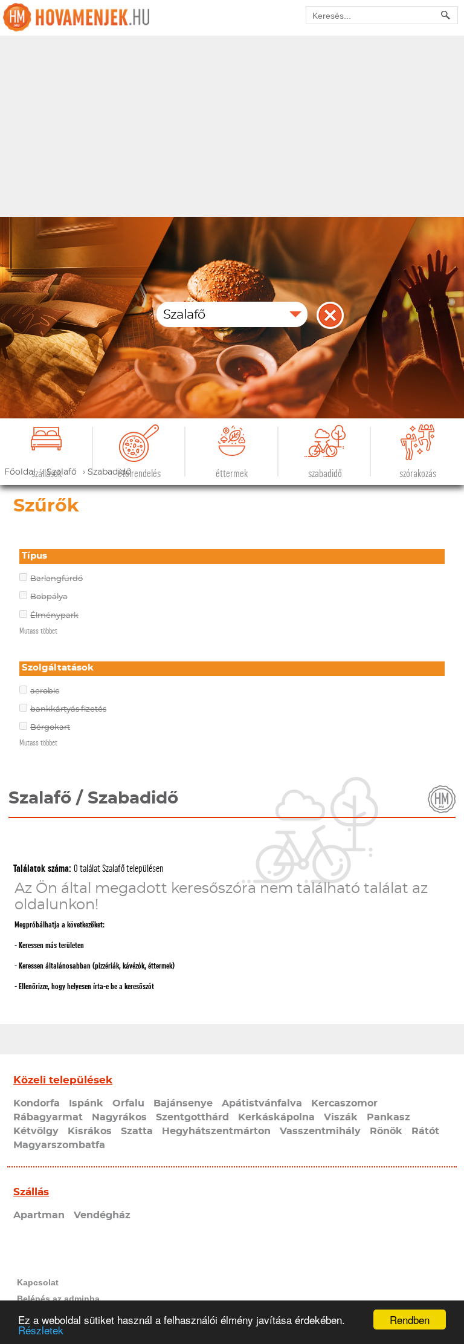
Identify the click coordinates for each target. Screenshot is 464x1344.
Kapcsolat (38, 1282)
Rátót (425, 1131)
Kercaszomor (344, 1103)
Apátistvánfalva (262, 1103)
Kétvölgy (36, 1131)
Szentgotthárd (192, 1117)
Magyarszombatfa (59, 1145)
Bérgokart (50, 728)
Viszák (341, 1117)
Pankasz (388, 1117)
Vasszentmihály (320, 1131)
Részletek (40, 1329)
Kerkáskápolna (276, 1117)
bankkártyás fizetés (68, 709)
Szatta (137, 1131)
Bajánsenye (183, 1103)
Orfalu (128, 1103)
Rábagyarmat (48, 1117)
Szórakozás (417, 473)
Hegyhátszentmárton (216, 1131)
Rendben (410, 1319)
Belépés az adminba (58, 1298)
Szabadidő (325, 473)
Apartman (39, 1215)
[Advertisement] (232, 126)
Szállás (31, 1192)
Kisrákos (90, 1131)
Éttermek (232, 473)
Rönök (386, 1131)
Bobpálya (49, 597)
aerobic (44, 691)
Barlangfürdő (56, 579)
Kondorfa (36, 1103)
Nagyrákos (119, 1117)
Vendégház (102, 1215)
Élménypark (54, 616)
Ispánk (86, 1103)
